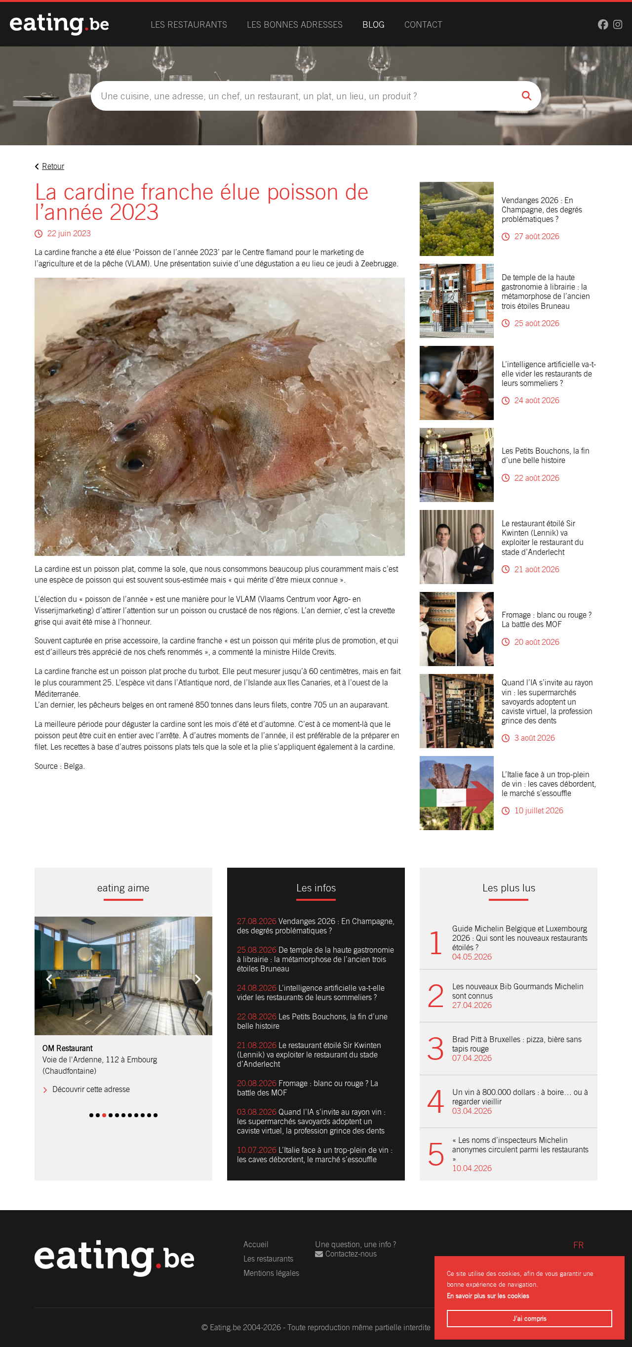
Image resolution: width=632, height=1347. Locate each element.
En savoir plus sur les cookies (488, 1296)
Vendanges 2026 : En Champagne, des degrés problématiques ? (542, 210)
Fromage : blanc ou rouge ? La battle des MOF (547, 619)
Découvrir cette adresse (91, 1089)
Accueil (256, 1244)
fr (578, 1245)
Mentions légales (271, 1273)
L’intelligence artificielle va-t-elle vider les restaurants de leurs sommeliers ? (549, 374)
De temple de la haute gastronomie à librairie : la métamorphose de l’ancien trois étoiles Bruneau (546, 292)
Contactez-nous (351, 1254)
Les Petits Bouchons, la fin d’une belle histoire (546, 455)
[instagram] (617, 24)
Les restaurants (189, 24)
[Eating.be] (59, 24)
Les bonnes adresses (295, 24)
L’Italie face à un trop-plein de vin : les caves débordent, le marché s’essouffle (549, 784)
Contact (423, 24)
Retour (53, 166)
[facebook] (603, 24)
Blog (373, 24)
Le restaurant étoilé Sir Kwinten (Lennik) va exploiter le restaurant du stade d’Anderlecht (543, 538)
